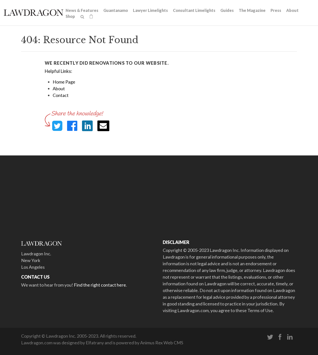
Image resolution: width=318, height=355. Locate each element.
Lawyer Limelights (150, 10)
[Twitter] (270, 337)
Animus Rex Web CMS (161, 342)
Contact (61, 95)
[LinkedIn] (290, 337)
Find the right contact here (100, 285)
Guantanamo (115, 10)
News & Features (82, 10)
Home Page (64, 82)
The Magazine (252, 10)
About (292, 10)
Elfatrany (95, 342)
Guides (227, 10)
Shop (70, 16)
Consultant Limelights (194, 10)
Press (276, 10)
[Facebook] (280, 337)
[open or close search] (82, 17)
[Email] (103, 125)
